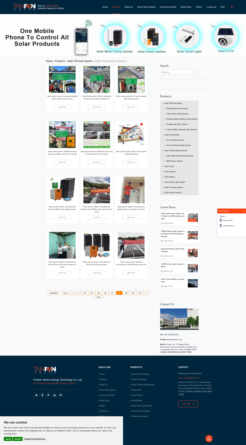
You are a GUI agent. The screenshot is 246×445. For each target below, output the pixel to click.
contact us (167, 304)
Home (105, 7)
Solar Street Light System (175, 182)
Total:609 (53, 293)
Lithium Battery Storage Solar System (182, 129)
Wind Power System (175, 161)
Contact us (211, 7)
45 (99, 293)
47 (112, 293)
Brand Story (186, 7)
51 (140, 293)
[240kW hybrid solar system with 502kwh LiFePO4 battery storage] (193, 235)
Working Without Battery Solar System (182, 119)
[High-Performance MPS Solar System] (193, 253)
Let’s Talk (186, 404)
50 (133, 293)
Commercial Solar (168, 7)
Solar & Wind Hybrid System (176, 150)
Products (116, 7)
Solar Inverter (170, 172)
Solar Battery (170, 177)
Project (199, 7)
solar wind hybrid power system (180, 156)
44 (92, 293)
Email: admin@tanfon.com (189, 378)
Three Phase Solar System (177, 114)
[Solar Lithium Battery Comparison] (193, 283)
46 (105, 293)
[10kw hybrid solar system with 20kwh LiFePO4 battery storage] (193, 217)
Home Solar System (146, 7)
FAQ (223, 7)
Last (98, 297)
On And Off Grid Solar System (179, 145)
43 (85, 293)
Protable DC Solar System (177, 124)
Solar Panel (169, 166)
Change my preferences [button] (34, 439)
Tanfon (222, 216)
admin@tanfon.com (174, 339)
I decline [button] (17, 439)
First (65, 293)
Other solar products (173, 193)
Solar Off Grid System (79, 61)
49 (126, 293)
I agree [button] (8, 439)
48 (119, 293)
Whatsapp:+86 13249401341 (190, 373)
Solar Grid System (172, 135)
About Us (129, 7)
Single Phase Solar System (109, 61)
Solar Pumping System (174, 187)
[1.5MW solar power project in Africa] (193, 268)
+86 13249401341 (171, 335)
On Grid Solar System (175, 140)
